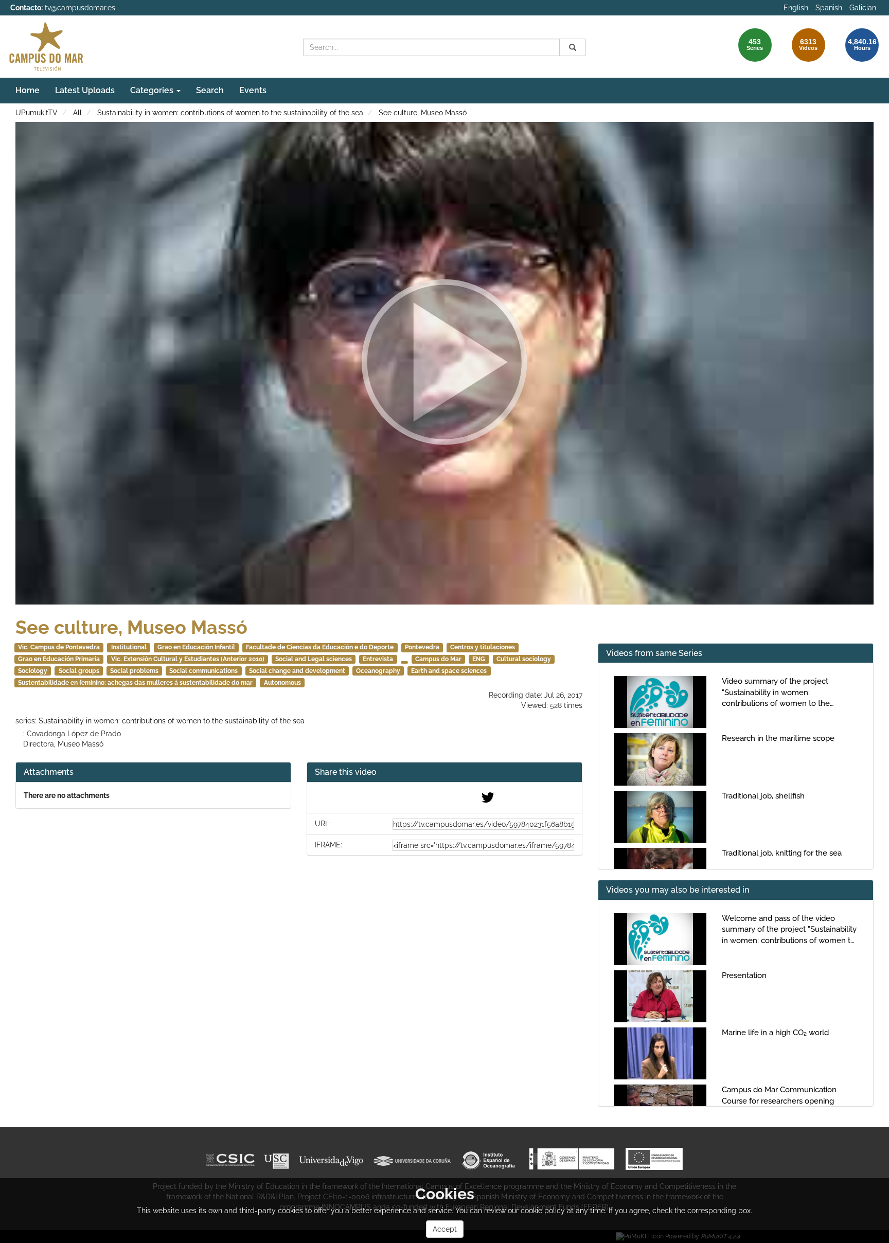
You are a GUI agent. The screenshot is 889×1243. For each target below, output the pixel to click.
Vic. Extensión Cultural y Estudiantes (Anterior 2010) (187, 659)
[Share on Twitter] (487, 800)
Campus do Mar (438, 659)
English (796, 8)
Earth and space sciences (449, 670)
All (77, 113)
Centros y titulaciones (482, 647)
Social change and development (297, 670)
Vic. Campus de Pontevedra (59, 647)
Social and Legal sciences (313, 659)
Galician (862, 8)
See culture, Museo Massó (423, 113)
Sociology (32, 670)
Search (210, 90)
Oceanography (378, 670)
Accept (445, 1229)
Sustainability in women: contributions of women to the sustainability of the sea (230, 113)
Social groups (79, 670)
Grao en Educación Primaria (59, 659)
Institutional (129, 647)
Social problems (134, 670)
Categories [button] (152, 90)
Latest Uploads (85, 90)
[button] (444, 772)
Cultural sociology (523, 659)
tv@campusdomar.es (80, 8)
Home (27, 90)
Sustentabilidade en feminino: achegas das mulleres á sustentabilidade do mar (135, 682)
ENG (478, 659)
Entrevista (378, 659)
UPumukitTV (36, 113)
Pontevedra (422, 647)
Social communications (203, 670)
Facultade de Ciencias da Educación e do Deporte (320, 647)
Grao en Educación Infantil (196, 647)
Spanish (828, 8)
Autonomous (282, 682)
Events (252, 90)
